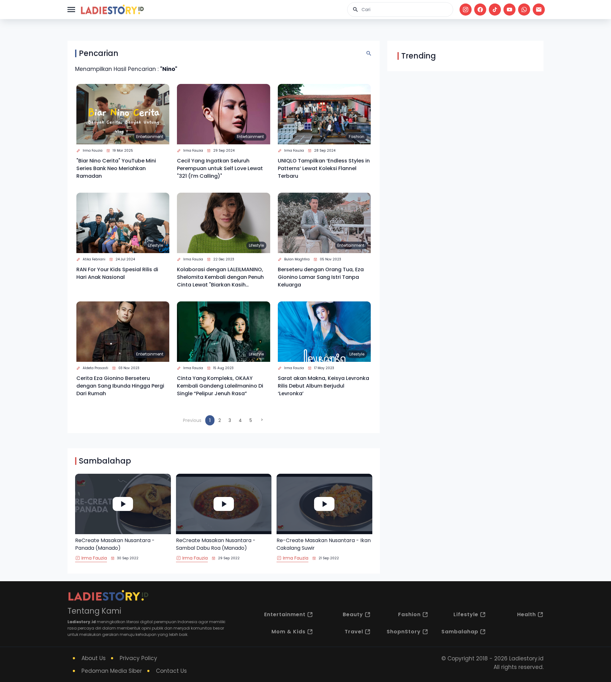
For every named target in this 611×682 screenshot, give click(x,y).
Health (526, 614)
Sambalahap (459, 631)
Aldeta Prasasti (95, 368)
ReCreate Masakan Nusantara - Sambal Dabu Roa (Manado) (216, 544)
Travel (354, 631)
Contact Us (171, 671)
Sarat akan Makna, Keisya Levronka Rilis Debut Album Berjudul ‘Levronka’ (323, 386)
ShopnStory (404, 631)
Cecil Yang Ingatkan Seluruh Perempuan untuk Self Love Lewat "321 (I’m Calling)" (220, 168)
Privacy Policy (138, 658)
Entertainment (149, 136)
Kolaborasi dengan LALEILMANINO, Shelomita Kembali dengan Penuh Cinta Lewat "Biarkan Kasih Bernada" (220, 277)
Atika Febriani (94, 259)
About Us (93, 658)
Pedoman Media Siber (111, 671)
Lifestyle (155, 245)
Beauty (353, 614)
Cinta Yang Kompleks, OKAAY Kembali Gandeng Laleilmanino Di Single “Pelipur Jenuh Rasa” (220, 386)
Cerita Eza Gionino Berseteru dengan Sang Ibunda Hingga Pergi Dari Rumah (120, 386)
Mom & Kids (288, 631)
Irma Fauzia (92, 150)
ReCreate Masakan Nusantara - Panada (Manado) (115, 544)
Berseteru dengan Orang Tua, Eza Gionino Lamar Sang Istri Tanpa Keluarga (321, 277)
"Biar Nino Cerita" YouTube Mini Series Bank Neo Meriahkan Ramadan (116, 168)
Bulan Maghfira (297, 259)
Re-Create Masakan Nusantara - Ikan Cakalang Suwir (324, 544)
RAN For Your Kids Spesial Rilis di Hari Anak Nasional (117, 273)
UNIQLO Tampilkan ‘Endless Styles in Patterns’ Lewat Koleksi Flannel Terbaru (324, 168)
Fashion (356, 136)
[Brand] (112, 9)
